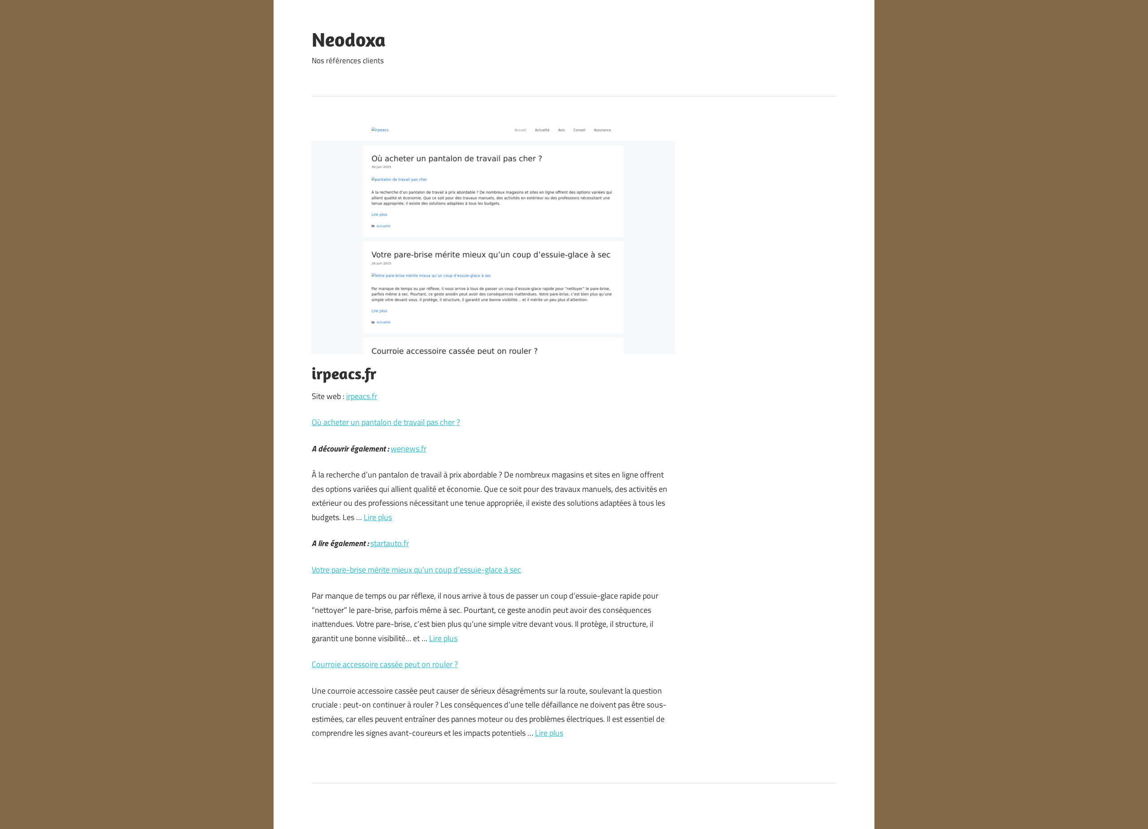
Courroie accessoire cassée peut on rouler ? (385, 664)
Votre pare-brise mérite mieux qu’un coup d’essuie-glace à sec (416, 570)
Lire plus (378, 517)
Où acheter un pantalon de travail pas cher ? (386, 422)
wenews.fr (408, 449)
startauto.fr (389, 543)
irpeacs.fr (361, 396)
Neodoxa (349, 39)
